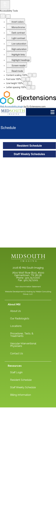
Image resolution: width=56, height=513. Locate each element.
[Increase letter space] (33, 87)
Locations (16, 326)
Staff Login (16, 372)
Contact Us (16, 353)
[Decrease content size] (30, 75)
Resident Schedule (29, 146)
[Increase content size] (34, 75)
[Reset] (2, 16)
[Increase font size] (28, 79)
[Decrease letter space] (29, 87)
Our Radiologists (19, 318)
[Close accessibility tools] (8, 16)
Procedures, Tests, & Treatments (21, 334)
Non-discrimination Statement (28, 286)
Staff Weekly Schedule (23, 387)
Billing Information (20, 394)
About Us (15, 311)
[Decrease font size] (23, 79)
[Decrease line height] (25, 83)
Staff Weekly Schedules (29, 154)
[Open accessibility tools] (5, 4)
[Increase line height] (30, 83)
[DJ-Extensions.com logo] (28, 103)
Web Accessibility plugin (11, 106)
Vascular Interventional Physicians (23, 344)
